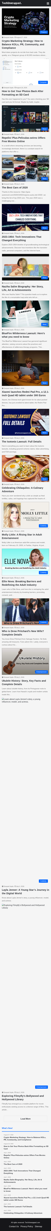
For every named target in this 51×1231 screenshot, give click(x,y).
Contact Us (14, 1226)
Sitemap (38, 1226)
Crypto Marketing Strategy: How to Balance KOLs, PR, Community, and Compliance (23, 44)
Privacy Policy (27, 1226)
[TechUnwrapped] (12, 3)
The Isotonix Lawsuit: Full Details (21, 441)
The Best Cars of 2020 (15, 187)
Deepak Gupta (8, 37)
